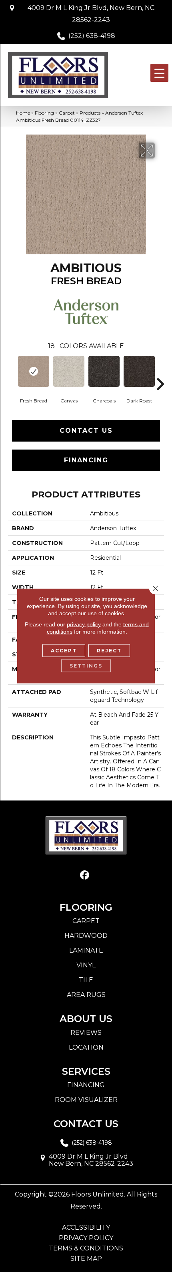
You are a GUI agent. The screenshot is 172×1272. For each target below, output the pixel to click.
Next (160, 372)
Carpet (67, 113)
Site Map (86, 1259)
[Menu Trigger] (159, 73)
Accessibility (86, 1227)
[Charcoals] (104, 371)
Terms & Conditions (86, 1248)
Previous (12, 372)
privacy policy (84, 624)
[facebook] (85, 875)
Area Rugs (86, 995)
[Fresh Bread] (33, 371)
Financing (86, 460)
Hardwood (86, 935)
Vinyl (86, 965)
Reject (109, 651)
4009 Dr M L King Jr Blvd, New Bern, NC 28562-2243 (91, 14)
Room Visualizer (86, 1100)
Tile (86, 980)
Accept (64, 651)
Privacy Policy (86, 1238)
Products (90, 113)
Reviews (86, 1032)
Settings (86, 666)
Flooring (44, 113)
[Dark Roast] (139, 371)
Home (23, 113)
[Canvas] (68, 371)
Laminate (86, 950)
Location (86, 1047)
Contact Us (86, 430)
